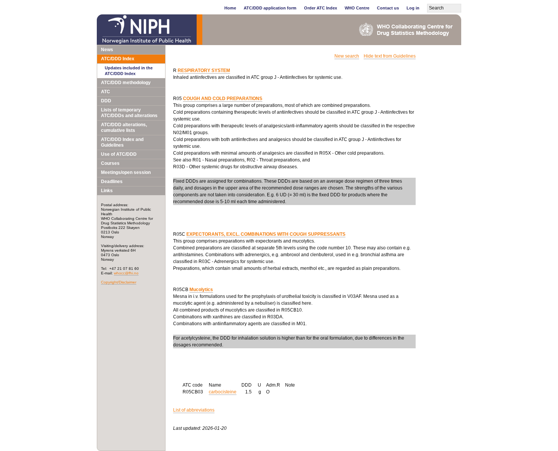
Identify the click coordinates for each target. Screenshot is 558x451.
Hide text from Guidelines (390, 56)
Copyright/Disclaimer (118, 282)
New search (346, 56)
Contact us (388, 8)
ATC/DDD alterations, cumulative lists (124, 127)
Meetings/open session (126, 172)
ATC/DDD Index (117, 58)
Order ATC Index (320, 8)
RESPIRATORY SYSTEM (204, 70)
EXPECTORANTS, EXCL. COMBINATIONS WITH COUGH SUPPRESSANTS (265, 234)
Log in (413, 8)
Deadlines (112, 181)
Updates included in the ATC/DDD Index (129, 71)
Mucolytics (201, 289)
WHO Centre (357, 8)
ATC (105, 91)
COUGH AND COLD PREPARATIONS (222, 98)
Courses (110, 163)
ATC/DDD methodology (126, 82)
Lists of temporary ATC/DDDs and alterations (129, 112)
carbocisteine (222, 392)
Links (107, 190)
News (107, 49)
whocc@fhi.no (126, 273)
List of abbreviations (193, 410)
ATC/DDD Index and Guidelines (122, 142)
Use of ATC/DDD (119, 154)
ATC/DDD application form (270, 8)
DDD (106, 100)
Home (230, 8)
